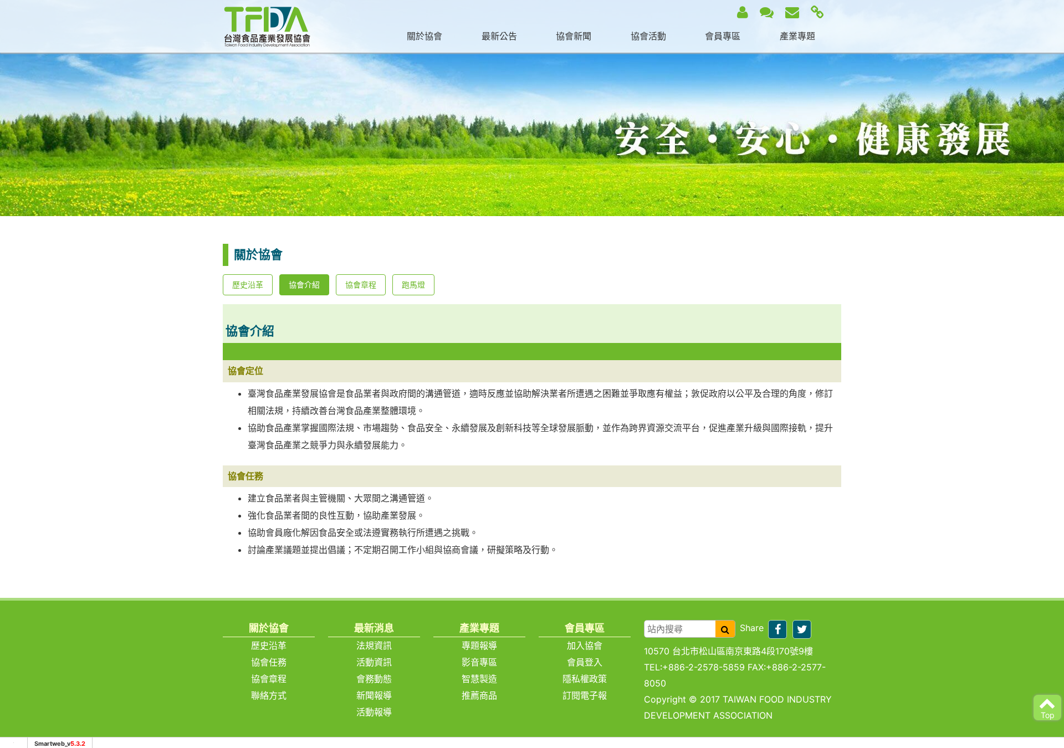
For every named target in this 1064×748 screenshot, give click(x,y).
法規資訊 (374, 645)
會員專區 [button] (722, 36)
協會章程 (360, 284)
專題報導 (479, 645)
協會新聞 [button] (573, 36)
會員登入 (584, 662)
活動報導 (374, 712)
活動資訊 (374, 662)
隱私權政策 (584, 678)
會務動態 (374, 678)
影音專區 (479, 662)
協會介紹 (304, 284)
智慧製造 (479, 678)
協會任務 (269, 662)
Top (1048, 715)
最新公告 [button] (499, 36)
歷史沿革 (247, 284)
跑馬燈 (413, 284)
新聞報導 (374, 695)
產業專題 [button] (797, 36)
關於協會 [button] (424, 36)
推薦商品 (479, 695)
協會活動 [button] (648, 36)
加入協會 (584, 645)
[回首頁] (267, 25)
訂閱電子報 (584, 695)
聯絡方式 (269, 695)
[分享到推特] (801, 629)
